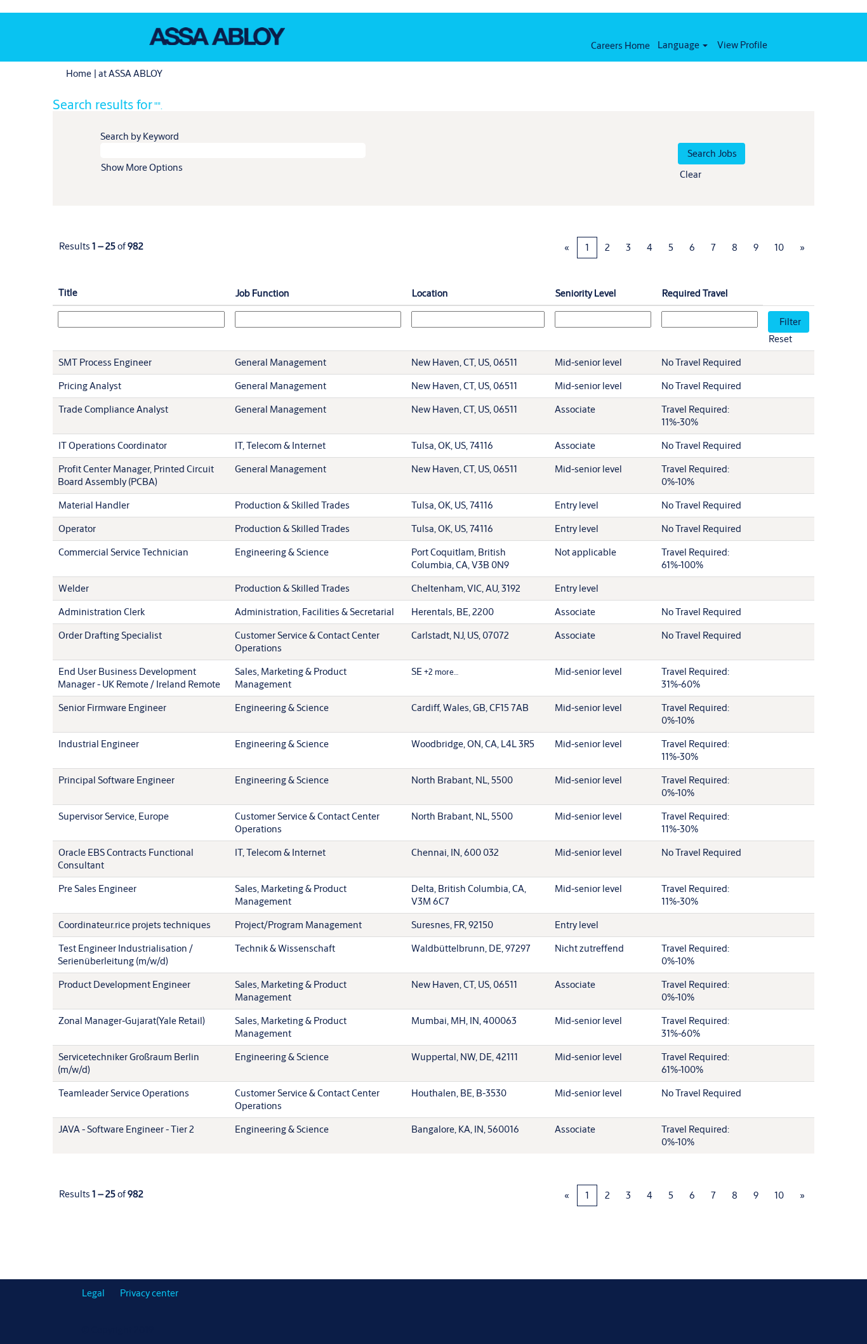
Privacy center (149, 1293)
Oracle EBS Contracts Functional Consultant (126, 858)
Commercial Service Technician (123, 552)
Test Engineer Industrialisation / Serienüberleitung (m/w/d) (125, 954)
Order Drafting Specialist (110, 635)
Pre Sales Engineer (97, 888)
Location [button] (430, 293)
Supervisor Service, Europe (113, 816)
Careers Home (620, 45)
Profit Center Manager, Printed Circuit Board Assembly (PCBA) (136, 475)
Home (78, 73)
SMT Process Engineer (105, 362)
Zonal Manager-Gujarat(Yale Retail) (131, 1021)
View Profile (742, 45)
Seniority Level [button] (585, 293)
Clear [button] (690, 174)
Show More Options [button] (142, 167)
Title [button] (67, 292)
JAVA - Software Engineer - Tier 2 (126, 1129)
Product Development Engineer (124, 984)
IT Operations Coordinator (112, 445)
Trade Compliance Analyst (113, 409)
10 (779, 247)
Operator (77, 528)
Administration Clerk (101, 612)
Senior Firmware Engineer (112, 708)
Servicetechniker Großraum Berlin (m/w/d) (128, 1063)
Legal (93, 1293)
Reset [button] (780, 339)
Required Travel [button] (695, 293)
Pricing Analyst (89, 386)
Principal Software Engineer (116, 780)
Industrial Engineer (98, 744)
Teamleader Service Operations (123, 1093)
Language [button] (679, 45)
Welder (73, 588)
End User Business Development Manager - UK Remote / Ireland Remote (139, 677)
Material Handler (93, 505)
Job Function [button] (262, 293)
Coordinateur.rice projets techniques (134, 925)
